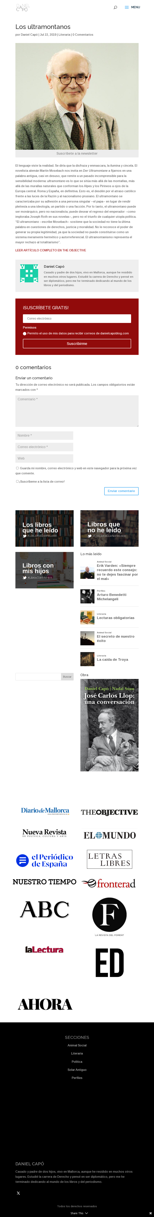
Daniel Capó (29, 34)
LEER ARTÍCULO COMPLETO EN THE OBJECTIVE (50, 250)
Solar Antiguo (77, 1069)
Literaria (64, 34)
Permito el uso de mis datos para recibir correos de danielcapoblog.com (78, 333)
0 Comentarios (82, 34)
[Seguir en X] (18, 1193)
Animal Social (77, 1045)
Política (77, 1061)
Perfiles (77, 1077)
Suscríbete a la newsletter (77, 153)
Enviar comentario (121, 491)
